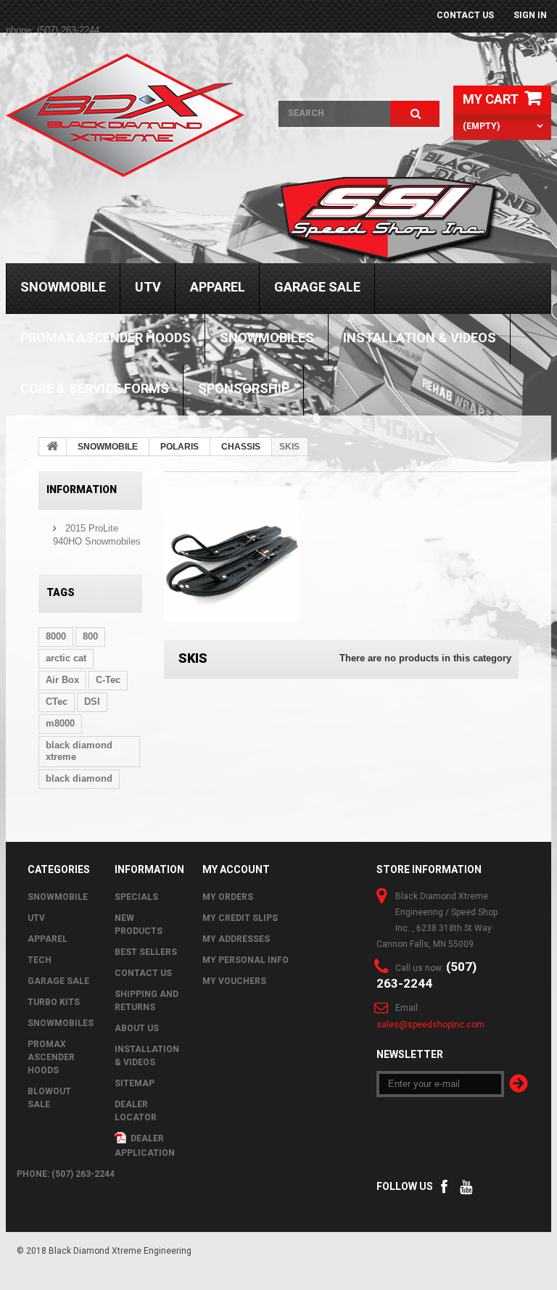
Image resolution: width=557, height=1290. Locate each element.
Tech (39, 960)
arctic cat (66, 658)
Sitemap (134, 1083)
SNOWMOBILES (267, 337)
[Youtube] (466, 1185)
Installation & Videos (419, 337)
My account (236, 869)
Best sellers (146, 952)
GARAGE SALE (317, 286)
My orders (227, 897)
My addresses (236, 939)
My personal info (245, 960)
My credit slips (240, 918)
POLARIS (179, 447)
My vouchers (234, 981)
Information (81, 489)
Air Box (62, 679)
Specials (136, 897)
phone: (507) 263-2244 (52, 30)
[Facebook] (444, 1185)
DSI (92, 701)
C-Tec (108, 679)
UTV (148, 286)
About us (137, 1028)
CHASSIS (240, 447)
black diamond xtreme (79, 751)
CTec (56, 701)
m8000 (60, 723)
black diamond (79, 778)
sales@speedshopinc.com (430, 1025)
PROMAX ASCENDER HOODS (105, 337)
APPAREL (217, 286)
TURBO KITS (54, 1002)
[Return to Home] (53, 446)
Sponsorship (243, 388)
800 (90, 636)
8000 (56, 636)
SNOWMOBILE (63, 286)
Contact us (465, 15)
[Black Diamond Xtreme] (131, 115)
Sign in (530, 15)
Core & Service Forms (94, 388)
